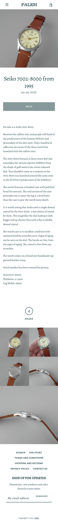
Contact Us (40, 468)
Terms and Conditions (29, 457)
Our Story (35, 452)
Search (21, 452)
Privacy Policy (20, 468)
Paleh (36, 518)
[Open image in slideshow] (29, 38)
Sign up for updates (29, 478)
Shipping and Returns (29, 463)
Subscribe (42, 496)
